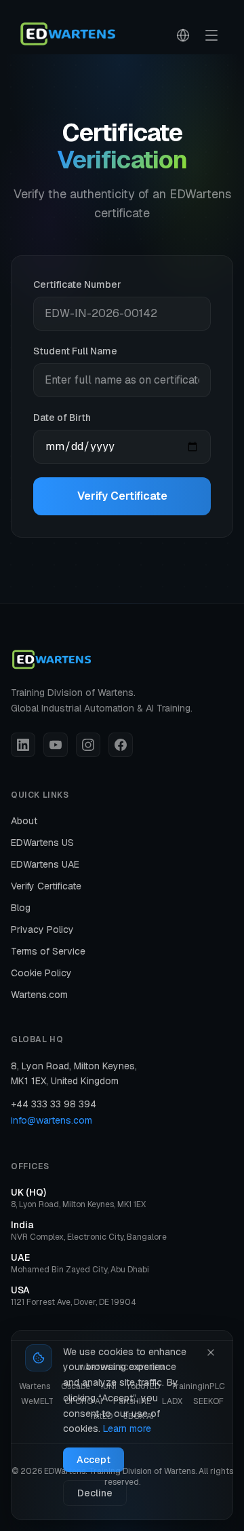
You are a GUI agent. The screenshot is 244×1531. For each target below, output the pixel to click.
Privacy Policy (42, 929)
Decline (95, 1493)
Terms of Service (48, 951)
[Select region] (183, 35)
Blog (20, 908)
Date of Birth (62, 417)
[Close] (211, 1352)
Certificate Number (77, 284)
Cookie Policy (41, 973)
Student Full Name (75, 351)
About (24, 821)
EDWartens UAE (45, 864)
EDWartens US (42, 842)
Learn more (127, 1428)
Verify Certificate (122, 496)
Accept (93, 1460)
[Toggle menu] (211, 35)
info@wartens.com (51, 1120)
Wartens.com (39, 995)
